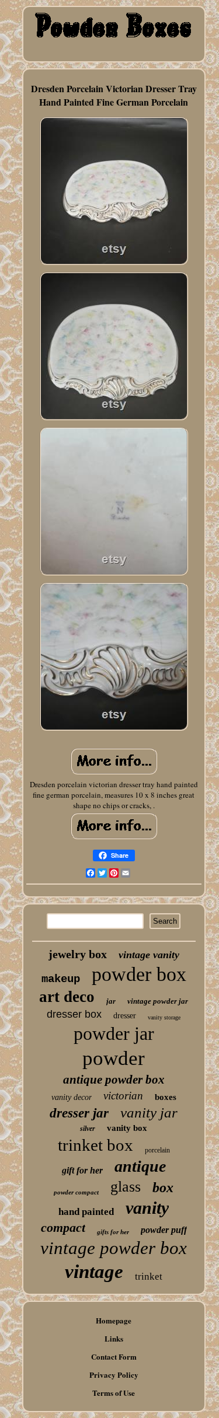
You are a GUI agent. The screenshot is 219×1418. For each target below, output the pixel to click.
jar (111, 1001)
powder (113, 1058)
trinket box (95, 1145)
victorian (123, 1095)
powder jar (114, 1033)
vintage (94, 1271)
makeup (60, 979)
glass (125, 1186)
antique (140, 1166)
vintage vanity (149, 955)
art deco (67, 996)
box (162, 1187)
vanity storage (164, 1017)
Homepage (113, 1320)
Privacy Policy (113, 1374)
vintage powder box (113, 1248)
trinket (148, 1276)
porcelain (157, 1150)
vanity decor (71, 1097)
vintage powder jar (157, 1001)
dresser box (74, 1014)
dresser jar (79, 1113)
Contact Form (114, 1356)
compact (63, 1227)
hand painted (86, 1211)
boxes (165, 1097)
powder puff (164, 1230)
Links (114, 1338)
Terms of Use (113, 1392)
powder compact (76, 1192)
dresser (124, 1015)
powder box (139, 974)
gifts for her (113, 1231)
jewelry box (77, 954)
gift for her (82, 1170)
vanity (147, 1207)
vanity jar (149, 1112)
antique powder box (114, 1080)
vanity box (127, 1128)
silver (87, 1128)
